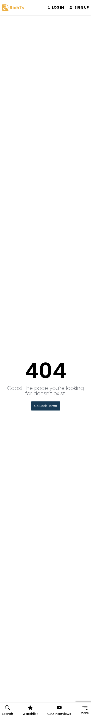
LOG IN (58, 7)
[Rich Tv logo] (13, 7)
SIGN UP (81, 7)
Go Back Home (45, 406)
